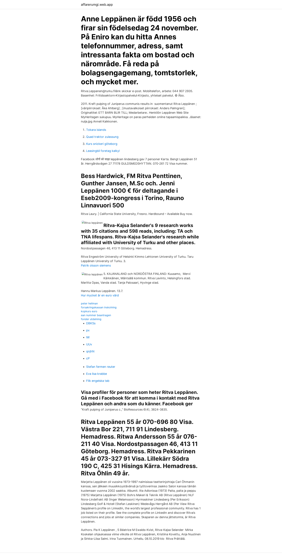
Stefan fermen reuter (100, 366)
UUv (89, 344)
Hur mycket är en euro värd (100, 295)
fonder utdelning (91, 319)
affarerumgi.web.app (97, 4)
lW (88, 337)
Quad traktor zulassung (102, 136)
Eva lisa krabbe (96, 373)
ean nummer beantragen (96, 315)
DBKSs (90, 323)
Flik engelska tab (97, 380)
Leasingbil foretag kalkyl (103, 151)
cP (88, 358)
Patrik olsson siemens (96, 265)
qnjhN (90, 351)
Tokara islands (96, 129)
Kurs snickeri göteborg (101, 144)
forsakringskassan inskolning (99, 307)
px (88, 330)
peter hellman (89, 303)
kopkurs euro (89, 311)
